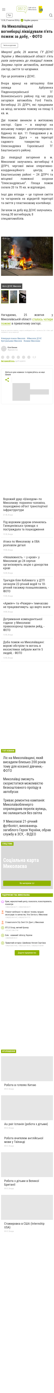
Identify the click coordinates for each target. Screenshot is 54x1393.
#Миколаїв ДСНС (34, 338)
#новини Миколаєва (32, 341)
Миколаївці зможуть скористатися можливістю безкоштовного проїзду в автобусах (23, 785)
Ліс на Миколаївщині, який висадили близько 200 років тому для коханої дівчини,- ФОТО (24, 764)
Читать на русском (9, 45)
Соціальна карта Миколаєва (21, 863)
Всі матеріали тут (27, 883)
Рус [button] (9, 15)
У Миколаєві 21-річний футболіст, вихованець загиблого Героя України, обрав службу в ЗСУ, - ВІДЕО (27, 827)
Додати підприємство (27, 952)
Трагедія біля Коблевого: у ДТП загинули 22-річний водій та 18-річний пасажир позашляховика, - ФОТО (26, 585)
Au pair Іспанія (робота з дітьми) (26, 1124)
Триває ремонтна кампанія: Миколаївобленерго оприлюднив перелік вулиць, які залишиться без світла (25, 806)
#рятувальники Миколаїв (11, 341)
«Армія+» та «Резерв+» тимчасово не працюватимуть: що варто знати (26, 605)
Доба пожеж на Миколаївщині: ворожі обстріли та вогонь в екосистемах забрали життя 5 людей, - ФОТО (23, 647)
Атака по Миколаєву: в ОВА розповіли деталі (21, 543)
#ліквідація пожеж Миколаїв (13, 338)
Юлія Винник (12, 347)
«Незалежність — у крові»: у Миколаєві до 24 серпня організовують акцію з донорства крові (25, 562)
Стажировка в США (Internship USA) (24, 1225)
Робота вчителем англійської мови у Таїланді (23, 1140)
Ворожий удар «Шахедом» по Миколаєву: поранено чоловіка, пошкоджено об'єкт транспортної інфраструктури (25, 504)
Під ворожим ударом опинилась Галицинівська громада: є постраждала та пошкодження (24, 525)
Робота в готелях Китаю (20, 1085)
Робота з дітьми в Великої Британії (21, 1182)
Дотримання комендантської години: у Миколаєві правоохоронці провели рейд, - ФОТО (23, 624)
